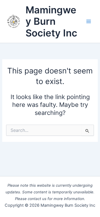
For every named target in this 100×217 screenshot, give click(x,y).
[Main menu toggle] (88, 21)
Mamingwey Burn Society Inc (51, 21)
